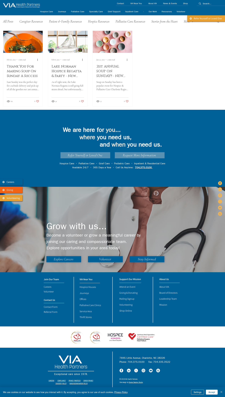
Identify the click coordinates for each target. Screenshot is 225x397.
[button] (96, 12)
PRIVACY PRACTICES (75, 381)
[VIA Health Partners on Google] (220, 214)
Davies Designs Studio (136, 382)
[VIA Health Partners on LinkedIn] (220, 189)
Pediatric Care (122, 164)
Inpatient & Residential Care (149, 164)
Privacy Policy (121, 392)
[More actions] (38, 60)
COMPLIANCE (62, 381)
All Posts (8, 21)
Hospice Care (67, 164)
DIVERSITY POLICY (61, 384)
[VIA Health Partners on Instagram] (220, 195)
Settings (197, 392)
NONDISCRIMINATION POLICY (78, 384)
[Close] (221, 392)
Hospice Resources (98, 21)
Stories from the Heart (164, 21)
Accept (211, 392)
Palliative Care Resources (130, 21)
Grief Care (104, 164)
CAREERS (51, 381)
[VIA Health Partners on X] (220, 201)
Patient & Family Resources (65, 21)
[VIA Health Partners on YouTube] (220, 208)
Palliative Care (86, 164)
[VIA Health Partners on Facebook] (220, 183)
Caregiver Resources (31, 21)
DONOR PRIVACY (88, 381)
